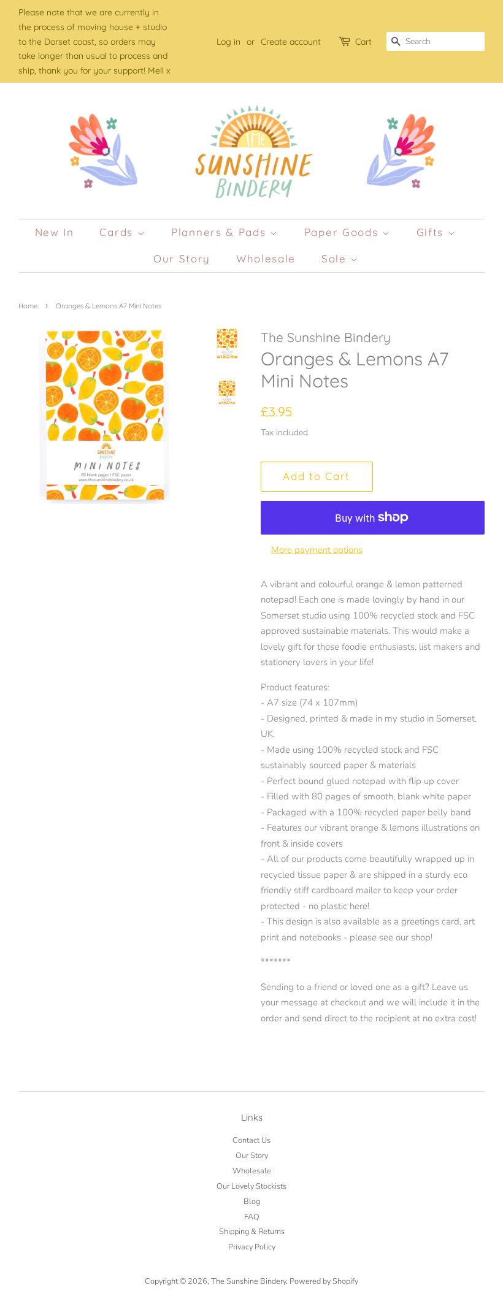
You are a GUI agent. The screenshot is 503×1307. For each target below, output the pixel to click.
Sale (336, 258)
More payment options (317, 550)
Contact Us (251, 1140)
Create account (291, 41)
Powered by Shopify (324, 1281)
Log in (228, 41)
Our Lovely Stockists (251, 1186)
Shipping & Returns (252, 1231)
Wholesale (266, 258)
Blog (252, 1201)
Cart (363, 41)
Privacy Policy (251, 1246)
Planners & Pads (220, 232)
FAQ (251, 1216)
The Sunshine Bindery (248, 1281)
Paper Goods (343, 232)
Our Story (181, 258)
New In (54, 232)
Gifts (432, 232)
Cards (118, 232)
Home (27, 306)
